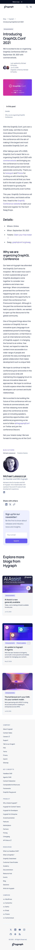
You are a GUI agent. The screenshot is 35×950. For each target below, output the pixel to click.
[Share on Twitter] (10, 504)
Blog (4, 881)
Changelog (6, 836)
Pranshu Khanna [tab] (22, 453)
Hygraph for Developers (10, 810)
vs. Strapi (6, 910)
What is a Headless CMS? (11, 851)
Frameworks (7, 788)
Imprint (5, 759)
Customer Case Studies (10, 862)
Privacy (5, 755)
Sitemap (5, 763)
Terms (5, 751)
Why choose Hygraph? (10, 803)
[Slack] (15, 934)
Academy (6, 866)
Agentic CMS (7, 777)
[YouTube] (20, 930)
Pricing (5, 833)
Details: (7, 111)
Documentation (8, 870)
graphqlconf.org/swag (21, 242)
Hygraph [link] (11, 19)
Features (6, 822)
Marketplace (7, 825)
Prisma (20, 173)
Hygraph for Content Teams (11, 807)
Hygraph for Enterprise (10, 814)
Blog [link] (4, 19)
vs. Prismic (6, 914)
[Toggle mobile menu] (31, 7)
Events (5, 877)
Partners (6, 829)
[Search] (27, 7)
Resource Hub (7, 873)
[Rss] (20, 934)
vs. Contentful (7, 903)
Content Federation (9, 781)
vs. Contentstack (8, 918)
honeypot (9, 173)
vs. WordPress (7, 899)
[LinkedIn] (15, 930)
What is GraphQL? (8, 855)
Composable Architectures (11, 785)
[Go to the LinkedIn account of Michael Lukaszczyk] (4, 492)
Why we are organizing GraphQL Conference (15, 116)
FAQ (4, 748)
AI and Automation (9, 818)
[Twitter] (11, 930)
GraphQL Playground (9, 792)
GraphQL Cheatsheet (9, 858)
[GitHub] (11, 934)
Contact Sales (7, 733)
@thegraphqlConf (22, 423)
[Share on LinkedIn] (6, 504)
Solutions (6, 885)
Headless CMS (7, 773)
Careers (5, 736)
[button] (17, 2)
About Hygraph (8, 729)
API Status (6, 840)
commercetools (9, 160)
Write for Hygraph (8, 888)
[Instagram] (24, 930)
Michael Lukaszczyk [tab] (9, 453)
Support (5, 740)
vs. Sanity (6, 907)
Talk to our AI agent (9, 744)
